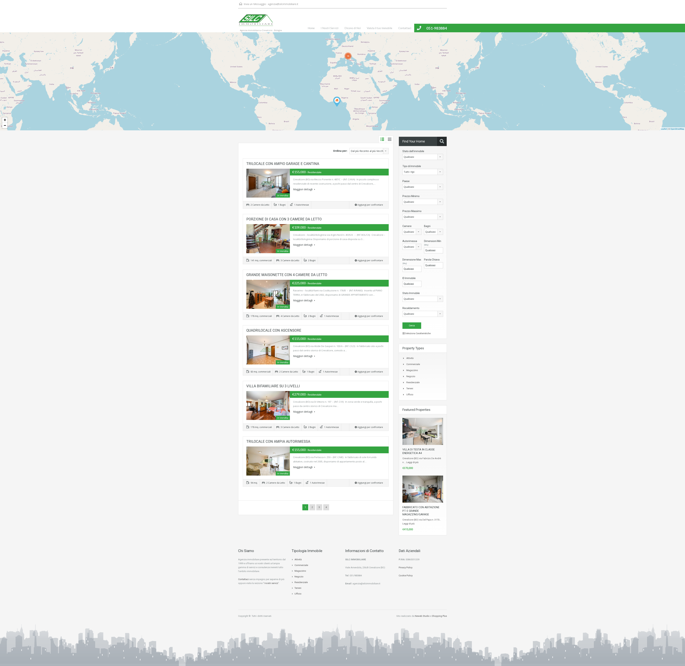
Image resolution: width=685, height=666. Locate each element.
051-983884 (436, 28)
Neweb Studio (422, 616)
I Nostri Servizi (329, 28)
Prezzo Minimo (411, 196)
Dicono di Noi (352, 28)
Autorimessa (409, 241)
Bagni (427, 226)
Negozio (410, 376)
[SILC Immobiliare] (256, 22)
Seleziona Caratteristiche (418, 333)
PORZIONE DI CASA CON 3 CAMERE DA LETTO (284, 219)
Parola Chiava (432, 259)
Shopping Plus (439, 616)
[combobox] (369, 151)
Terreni (409, 388)
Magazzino (412, 370)
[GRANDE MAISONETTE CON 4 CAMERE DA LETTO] (337, 102)
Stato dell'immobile (413, 151)
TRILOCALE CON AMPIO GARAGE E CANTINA (282, 164)
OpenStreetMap (677, 128)
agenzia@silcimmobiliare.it (283, 4)
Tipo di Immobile (411, 166)
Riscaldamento (410, 308)
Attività (409, 358)
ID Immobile (409, 278)
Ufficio (409, 394)
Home (311, 28)
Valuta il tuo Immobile (379, 28)
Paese (406, 181)
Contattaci (404, 28)
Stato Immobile (411, 293)
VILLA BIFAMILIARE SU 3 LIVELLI (273, 386)
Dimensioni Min (432, 243)
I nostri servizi (271, 583)
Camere (407, 226)
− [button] (5, 125)
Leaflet (664, 128)
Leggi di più (412, 462)
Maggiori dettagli (303, 189)
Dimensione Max (411, 261)
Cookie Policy (406, 575)
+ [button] (5, 120)
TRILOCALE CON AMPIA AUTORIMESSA (278, 441)
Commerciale (413, 364)
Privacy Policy (405, 567)
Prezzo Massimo (412, 211)
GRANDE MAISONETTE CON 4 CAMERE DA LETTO (286, 275)
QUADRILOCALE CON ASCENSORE (273, 330)
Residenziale (413, 382)
